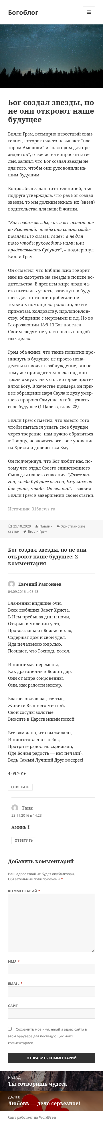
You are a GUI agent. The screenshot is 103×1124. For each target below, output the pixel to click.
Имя (14, 961)
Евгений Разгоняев (40, 584)
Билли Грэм (37, 531)
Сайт (13, 1005)
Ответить (20, 787)
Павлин (46, 526)
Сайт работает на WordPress (32, 1117)
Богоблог (23, 12)
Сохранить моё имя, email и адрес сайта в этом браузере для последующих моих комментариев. (47, 1036)
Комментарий (24, 891)
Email (15, 983)
